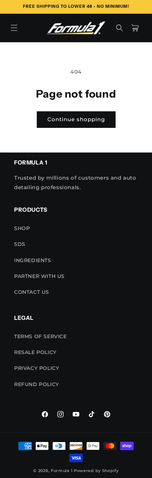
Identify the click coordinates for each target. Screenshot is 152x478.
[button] (14, 28)
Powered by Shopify (96, 470)
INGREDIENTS (32, 260)
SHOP (22, 228)
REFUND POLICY (36, 384)
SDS (19, 244)
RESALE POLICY (35, 352)
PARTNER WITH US (39, 276)
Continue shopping (76, 119)
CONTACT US (31, 292)
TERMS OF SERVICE (40, 336)
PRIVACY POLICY (36, 368)
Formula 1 (61, 470)
